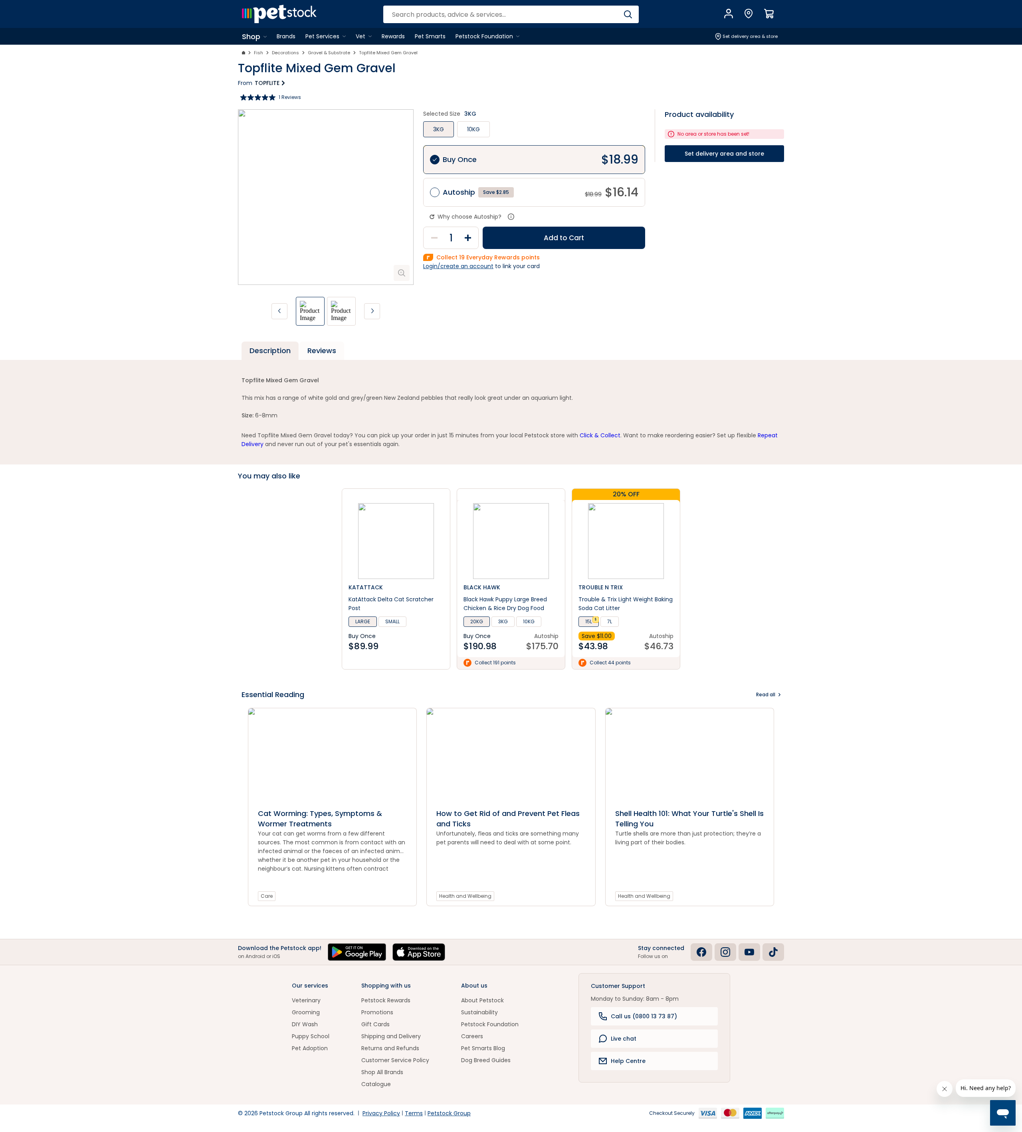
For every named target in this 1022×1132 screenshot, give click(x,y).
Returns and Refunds (390, 1048)
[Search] (627, 14)
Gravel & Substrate (329, 52)
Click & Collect (600, 435)
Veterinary (306, 1000)
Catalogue (376, 1084)
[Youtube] (749, 952)
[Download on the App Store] (418, 952)
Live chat (623, 1039)
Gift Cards (375, 1024)
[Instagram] (725, 952)
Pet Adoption (310, 1048)
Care (267, 896)
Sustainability (479, 1012)
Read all (765, 694)
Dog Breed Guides (486, 1060)
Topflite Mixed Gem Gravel (388, 52)
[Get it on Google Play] (357, 952)
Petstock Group (449, 1113)
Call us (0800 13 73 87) (644, 1016)
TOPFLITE (267, 83)
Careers (472, 1036)
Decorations (285, 52)
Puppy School (310, 1036)
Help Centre (628, 1061)
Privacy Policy (381, 1113)
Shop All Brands (382, 1072)
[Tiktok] (773, 952)
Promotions (377, 1012)
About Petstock (482, 1000)
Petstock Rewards (385, 1000)
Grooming (306, 1012)
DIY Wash (305, 1024)
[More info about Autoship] (511, 216)
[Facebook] (701, 952)
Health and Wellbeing (465, 896)
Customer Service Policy (395, 1060)
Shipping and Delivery (391, 1036)
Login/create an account (458, 266)
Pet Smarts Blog (483, 1048)
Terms (414, 1113)
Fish (258, 52)
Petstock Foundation (490, 1024)
